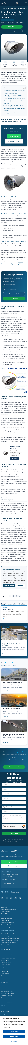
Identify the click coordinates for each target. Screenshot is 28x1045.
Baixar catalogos (13, 767)
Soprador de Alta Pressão (6, 944)
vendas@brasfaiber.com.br (10, 876)
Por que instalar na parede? (11, 93)
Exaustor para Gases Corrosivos (8, 924)
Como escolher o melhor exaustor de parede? (15, 98)
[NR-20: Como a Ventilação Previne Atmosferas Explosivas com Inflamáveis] (14, 700)
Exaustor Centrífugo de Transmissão (9, 942)
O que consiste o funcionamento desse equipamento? (13, 106)
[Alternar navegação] (26, 2)
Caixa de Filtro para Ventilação (7, 993)
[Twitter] (20, 596)
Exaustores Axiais (5, 904)
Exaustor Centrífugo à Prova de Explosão (9, 940)
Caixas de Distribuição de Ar (7, 991)
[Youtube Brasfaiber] (11, 898)
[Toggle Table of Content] (23, 88)
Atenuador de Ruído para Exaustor (8, 958)
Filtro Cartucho (4, 969)
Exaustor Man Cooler (5, 911)
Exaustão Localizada (5, 964)
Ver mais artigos (12, 31)
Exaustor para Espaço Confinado (8, 926)
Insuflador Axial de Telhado (6, 1000)
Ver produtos (20, 585)
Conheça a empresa (9, 585)
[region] (14, 1030)
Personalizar (14, 1041)
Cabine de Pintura (5, 960)
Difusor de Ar (4, 997)
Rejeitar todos (14, 1036)
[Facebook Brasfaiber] (2, 898)
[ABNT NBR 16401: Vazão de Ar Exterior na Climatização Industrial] (14, 726)
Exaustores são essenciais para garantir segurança (13, 102)
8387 (13, 874)
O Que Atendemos (5, 1011)
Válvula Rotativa (4, 982)
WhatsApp (12, 26)
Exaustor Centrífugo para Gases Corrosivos (10, 938)
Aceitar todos (14, 1031)
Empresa (3, 1005)
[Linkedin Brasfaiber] (7, 898)
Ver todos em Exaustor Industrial (9, 665)
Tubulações (3, 980)
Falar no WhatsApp (14, 136)
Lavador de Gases (5, 973)
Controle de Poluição (6, 954)
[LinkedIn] (13, 596)
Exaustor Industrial (7, 20)
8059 (16, 874)
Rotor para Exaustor (5, 947)
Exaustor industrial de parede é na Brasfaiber (12, 112)
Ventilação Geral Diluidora (6, 1002)
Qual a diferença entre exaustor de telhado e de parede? (14, 109)
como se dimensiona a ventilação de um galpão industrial (12, 264)
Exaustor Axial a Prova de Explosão (8, 909)
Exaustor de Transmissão (6, 918)
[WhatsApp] (16, 596)
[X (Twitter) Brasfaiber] (20, 898)
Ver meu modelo (13, 294)
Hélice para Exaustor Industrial (7, 922)
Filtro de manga (4, 971)
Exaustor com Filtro (5, 920)
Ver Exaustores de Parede (14, 141)
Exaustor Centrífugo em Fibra (7, 936)
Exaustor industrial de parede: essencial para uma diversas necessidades (14, 91)
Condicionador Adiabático (6, 995)
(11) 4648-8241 (7, 874)
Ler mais (4, 690)
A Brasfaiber (3, 1009)
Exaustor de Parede (5, 916)
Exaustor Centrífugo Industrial (7, 933)
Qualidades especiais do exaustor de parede (14, 100)
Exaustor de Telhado (5, 913)
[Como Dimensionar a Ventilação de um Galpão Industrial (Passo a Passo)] (14, 674)
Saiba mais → (14, 458)
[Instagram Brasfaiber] (15, 898)
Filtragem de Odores (5, 966)
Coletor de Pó (4, 975)
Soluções (3, 1014)
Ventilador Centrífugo (5, 949)
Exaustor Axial (4, 907)
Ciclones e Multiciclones (6, 962)
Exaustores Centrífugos (7, 930)
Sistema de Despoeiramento (7, 977)
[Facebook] (10, 596)
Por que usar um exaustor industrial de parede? (14, 96)
